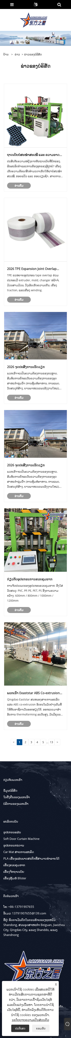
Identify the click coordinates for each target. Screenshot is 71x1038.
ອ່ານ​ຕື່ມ (19, 185)
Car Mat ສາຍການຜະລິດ (18, 852)
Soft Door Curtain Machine (21, 839)
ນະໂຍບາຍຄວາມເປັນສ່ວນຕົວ (30, 1020)
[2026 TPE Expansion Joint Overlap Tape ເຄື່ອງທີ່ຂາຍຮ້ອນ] (35, 229)
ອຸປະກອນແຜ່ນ (12, 832)
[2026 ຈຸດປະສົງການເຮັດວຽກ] (35, 335)
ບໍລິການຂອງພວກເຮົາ (15, 804)
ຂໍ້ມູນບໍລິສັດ (10, 790)
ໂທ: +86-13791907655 (18, 907)
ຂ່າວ (17, 54)
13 (51, 742)
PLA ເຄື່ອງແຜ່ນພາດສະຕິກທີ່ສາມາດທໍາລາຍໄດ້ (31, 858)
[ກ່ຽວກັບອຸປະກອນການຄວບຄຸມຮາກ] (35, 540)
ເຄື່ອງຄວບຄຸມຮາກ (14, 865)
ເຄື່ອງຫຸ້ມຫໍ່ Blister (14, 878)
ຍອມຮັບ (41, 1028)
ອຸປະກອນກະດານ (13, 845)
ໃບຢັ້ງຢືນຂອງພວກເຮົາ (16, 797)
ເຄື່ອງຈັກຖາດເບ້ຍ (13, 872)
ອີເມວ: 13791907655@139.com (24, 913)
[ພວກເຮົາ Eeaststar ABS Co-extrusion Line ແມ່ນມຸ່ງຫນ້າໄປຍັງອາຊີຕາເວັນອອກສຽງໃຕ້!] (35, 654)
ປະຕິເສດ (20, 1028)
